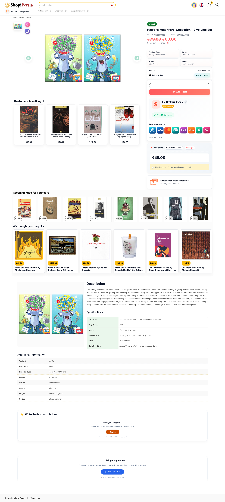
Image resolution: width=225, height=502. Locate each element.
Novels (28, 18)
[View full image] (83, 58)
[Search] (112, 5)
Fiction (21, 18)
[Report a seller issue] (185, 102)
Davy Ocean (159, 34)
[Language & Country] (202, 5)
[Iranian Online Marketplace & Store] (20, 5)
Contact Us (35, 498)
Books (15, 18)
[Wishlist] (27, 24)
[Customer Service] (194, 5)
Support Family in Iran (80, 11)
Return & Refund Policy (15, 498)
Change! (189, 148)
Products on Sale (44, 11)
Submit (112, 432)
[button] (217, 5)
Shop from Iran (61, 11)
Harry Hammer (183, 34)
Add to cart (181, 92)
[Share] (27, 31)
